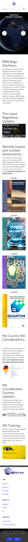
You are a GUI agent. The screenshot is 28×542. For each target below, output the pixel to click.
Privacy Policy (6, 522)
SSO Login (5, 495)
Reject (17, 539)
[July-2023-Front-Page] (14, 256)
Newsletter (5, 505)
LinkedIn (4, 508)
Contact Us (5, 488)
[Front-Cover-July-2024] (14, 294)
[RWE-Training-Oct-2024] (14, 446)
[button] (3, 415)
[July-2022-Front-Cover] (14, 218)
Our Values (5, 491)
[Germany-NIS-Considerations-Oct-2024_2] (14, 365)
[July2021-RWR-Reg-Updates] (14, 180)
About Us (5, 484)
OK (9, 539)
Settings (23, 533)
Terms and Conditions (8, 525)
